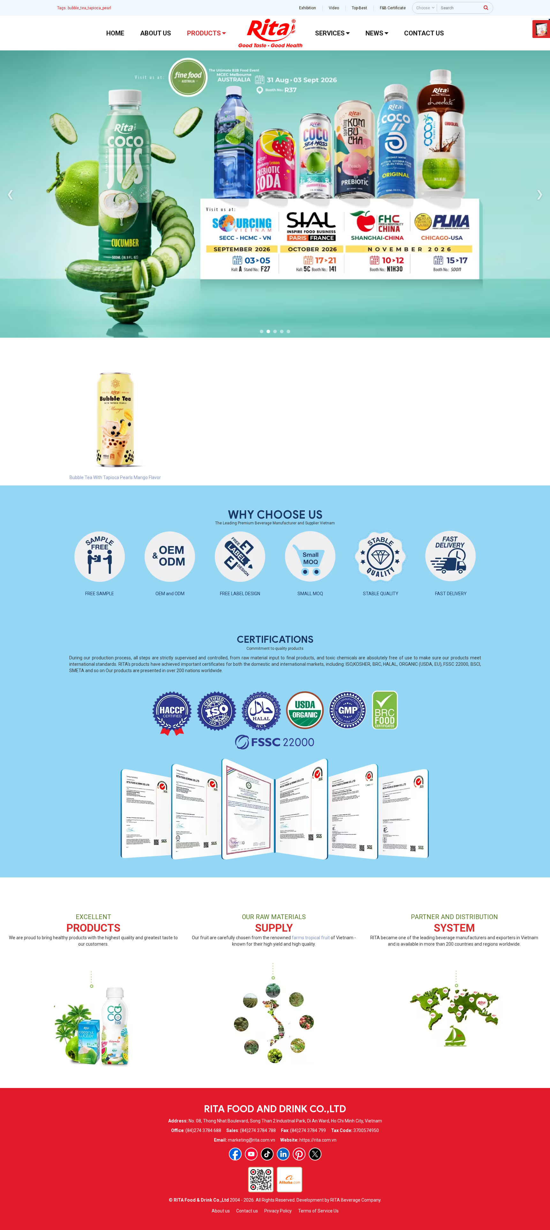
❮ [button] (10, 193)
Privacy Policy (278, 1210)
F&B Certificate (393, 8)
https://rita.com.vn (317, 1140)
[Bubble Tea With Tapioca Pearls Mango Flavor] (115, 419)
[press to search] (486, 7)
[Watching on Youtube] (251, 1154)
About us (221, 1210)
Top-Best (359, 8)
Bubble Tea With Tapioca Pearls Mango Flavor (115, 477)
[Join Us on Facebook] (235, 1154)
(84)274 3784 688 (203, 1130)
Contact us (247, 1210)
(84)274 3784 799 (308, 1130)
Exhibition (307, 8)
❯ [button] (540, 193)
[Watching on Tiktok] (267, 1154)
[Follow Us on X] (315, 1154)
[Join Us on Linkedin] (283, 1154)
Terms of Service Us (318, 1210)
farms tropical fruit (311, 937)
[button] (261, 331)
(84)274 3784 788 (258, 1130)
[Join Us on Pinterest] (299, 1154)
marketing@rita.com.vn (251, 1140)
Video (334, 8)
